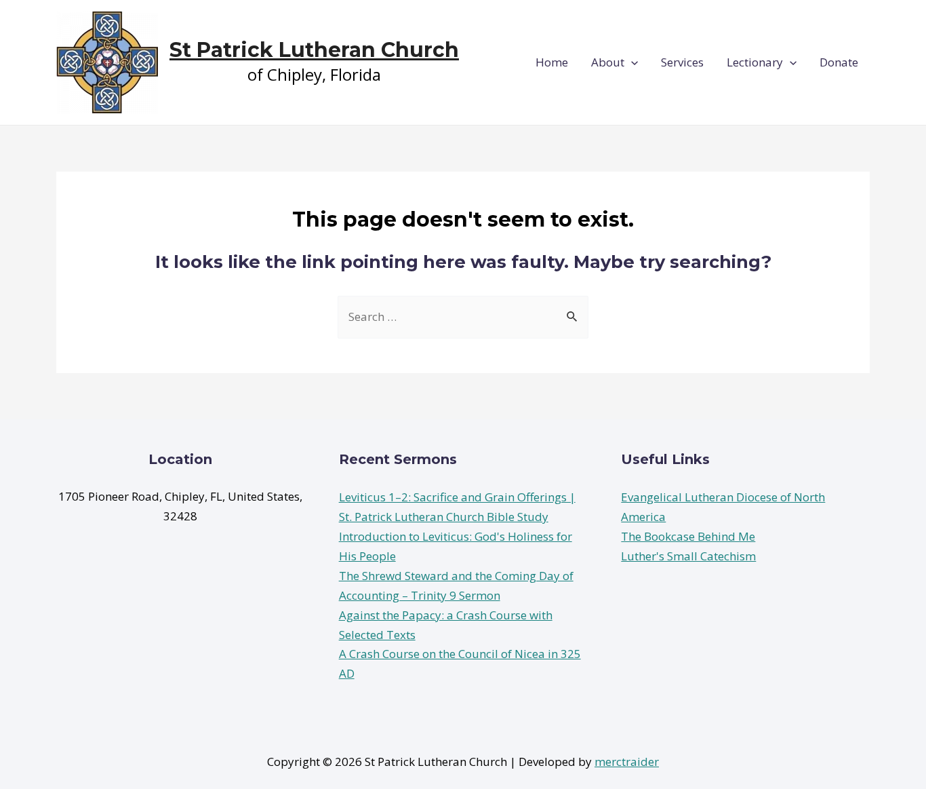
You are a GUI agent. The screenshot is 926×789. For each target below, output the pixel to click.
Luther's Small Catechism (688, 556)
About (607, 62)
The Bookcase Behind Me (688, 536)
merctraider (627, 761)
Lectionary (755, 62)
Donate (839, 62)
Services (682, 62)
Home (552, 62)
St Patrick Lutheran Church (314, 49)
